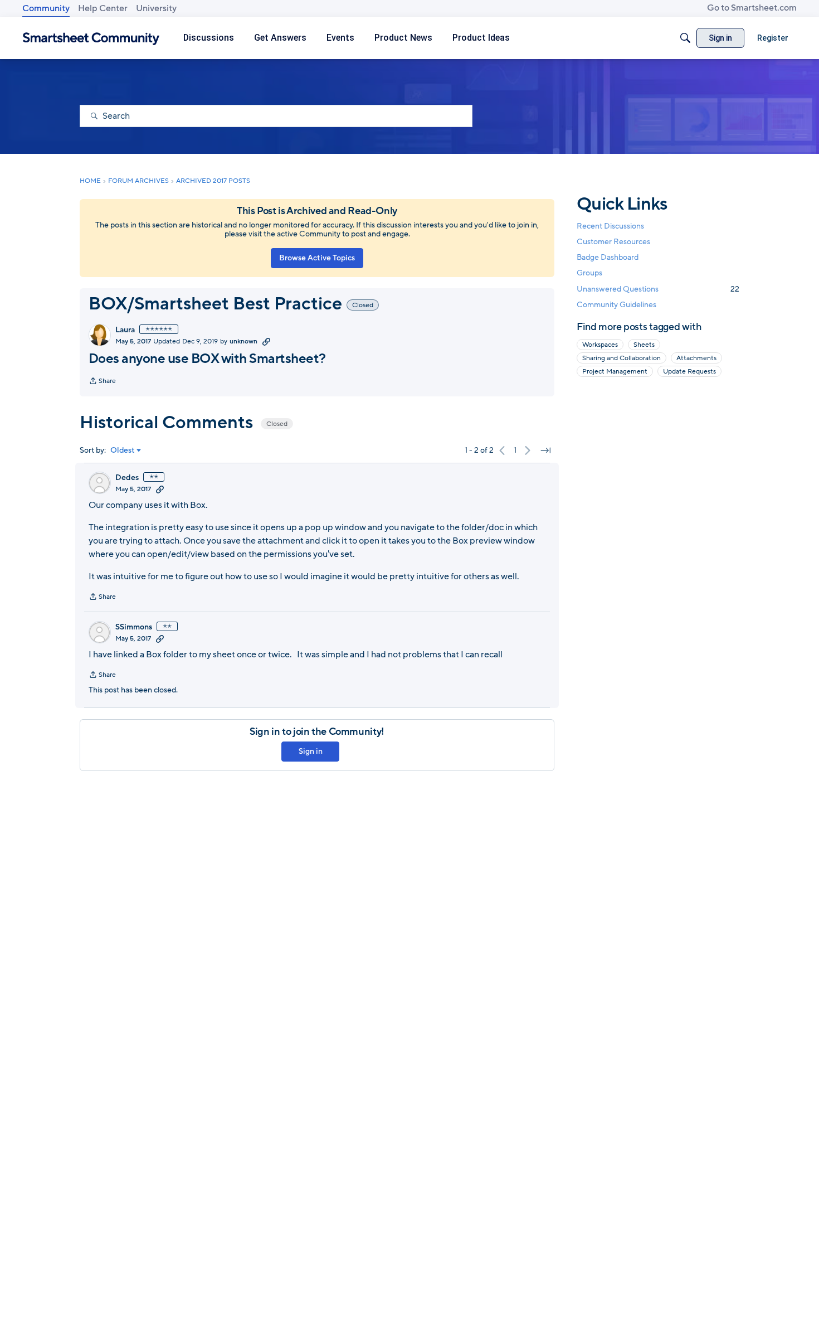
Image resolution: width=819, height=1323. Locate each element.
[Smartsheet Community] (91, 38)
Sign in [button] (311, 751)
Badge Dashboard (607, 257)
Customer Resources (613, 241)
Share (102, 381)
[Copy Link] (266, 341)
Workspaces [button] (600, 344)
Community (46, 8)
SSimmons (133, 627)
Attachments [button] (696, 357)
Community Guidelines (616, 304)
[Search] (685, 38)
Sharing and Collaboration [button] (621, 357)
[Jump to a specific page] (545, 450)
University (156, 8)
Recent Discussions (610, 226)
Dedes (127, 478)
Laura (125, 330)
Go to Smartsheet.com (752, 8)
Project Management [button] (614, 371)
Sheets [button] (644, 344)
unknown (243, 341)
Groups (589, 273)
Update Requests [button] (689, 371)
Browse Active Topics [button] (317, 258)
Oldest (122, 450)
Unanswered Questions (658, 289)
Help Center (103, 8)
